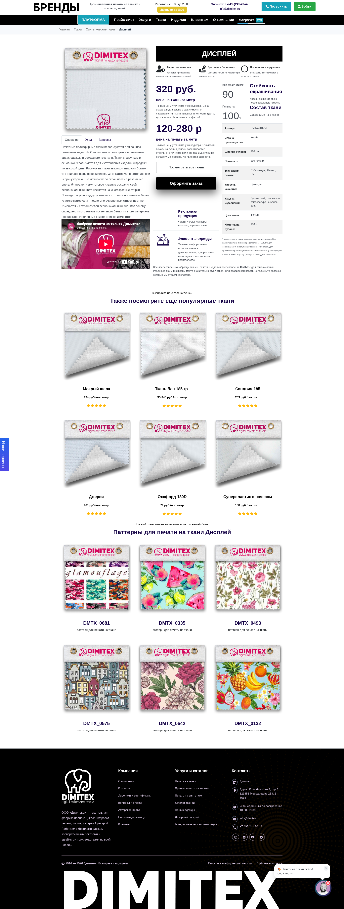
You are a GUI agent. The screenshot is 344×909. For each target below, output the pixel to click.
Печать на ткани (185, 781)
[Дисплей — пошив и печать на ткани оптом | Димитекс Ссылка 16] (97, 679)
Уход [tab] (88, 139)
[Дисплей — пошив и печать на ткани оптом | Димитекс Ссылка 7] (97, 346)
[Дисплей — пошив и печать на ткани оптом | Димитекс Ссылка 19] (235, 837)
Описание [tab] (71, 139)
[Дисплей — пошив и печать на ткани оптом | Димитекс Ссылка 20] (244, 837)
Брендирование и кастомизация (196, 824)
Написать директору (131, 817)
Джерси (96, 497)
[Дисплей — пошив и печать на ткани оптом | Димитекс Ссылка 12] (248, 454)
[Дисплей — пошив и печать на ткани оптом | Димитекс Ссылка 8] (172, 346)
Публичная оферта (269, 863)
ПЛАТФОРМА (93, 20)
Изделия (178, 20)
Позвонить (278, 6)
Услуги (145, 20)
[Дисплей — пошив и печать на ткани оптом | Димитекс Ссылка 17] (172, 679)
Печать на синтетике (188, 795)
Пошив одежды (185, 809)
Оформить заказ (186, 183)
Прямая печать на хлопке (192, 788)
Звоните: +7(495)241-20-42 (229, 4)
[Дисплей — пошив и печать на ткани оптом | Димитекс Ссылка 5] (106, 90)
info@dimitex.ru (230, 8)
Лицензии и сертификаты (134, 795)
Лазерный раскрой (187, 817)
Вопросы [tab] (105, 139)
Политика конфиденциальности (230, 863)
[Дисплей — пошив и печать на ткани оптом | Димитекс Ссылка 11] (172, 454)
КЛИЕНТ (62, 6)
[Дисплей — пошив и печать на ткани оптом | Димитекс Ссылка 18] (248, 679)
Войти (306, 6)
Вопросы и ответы (130, 802)
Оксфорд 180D (172, 497)
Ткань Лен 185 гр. (172, 389)
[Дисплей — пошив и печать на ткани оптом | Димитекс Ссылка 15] (248, 578)
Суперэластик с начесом (247, 497)
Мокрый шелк (96, 389)
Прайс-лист (124, 20)
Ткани (161, 20)
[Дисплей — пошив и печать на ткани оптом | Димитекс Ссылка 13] (97, 578)
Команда (124, 788)
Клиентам (199, 20)
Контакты (124, 824)
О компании (223, 20)
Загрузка (250, 20)
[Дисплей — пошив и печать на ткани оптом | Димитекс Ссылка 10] (97, 454)
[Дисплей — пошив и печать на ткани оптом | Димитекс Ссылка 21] (252, 837)
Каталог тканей (185, 802)
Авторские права (129, 809)
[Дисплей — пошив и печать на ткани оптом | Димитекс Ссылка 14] (172, 578)
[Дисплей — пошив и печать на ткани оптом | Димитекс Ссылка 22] (261, 837)
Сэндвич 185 (247, 389)
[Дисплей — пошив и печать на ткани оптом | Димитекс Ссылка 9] (248, 346)
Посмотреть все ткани (186, 167)
